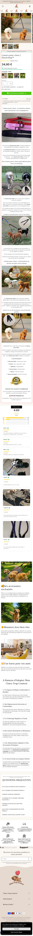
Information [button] (7, 899)
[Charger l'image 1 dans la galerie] (4, 46)
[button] (2, 6)
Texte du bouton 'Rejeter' (16, 932)
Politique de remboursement (11, 921)
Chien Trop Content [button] (10, 893)
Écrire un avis (16, 407)
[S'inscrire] (30, 859)
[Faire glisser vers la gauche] (27, 99)
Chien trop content (9, 917)
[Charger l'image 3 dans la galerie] (10, 46)
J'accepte (16, 929)
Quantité (4, 80)
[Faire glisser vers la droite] (30, 99)
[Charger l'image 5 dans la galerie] (16, 46)
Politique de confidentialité (23, 921)
